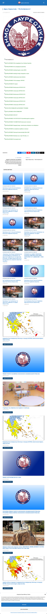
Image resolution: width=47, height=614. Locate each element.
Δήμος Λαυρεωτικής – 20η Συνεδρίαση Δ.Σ (34, 159)
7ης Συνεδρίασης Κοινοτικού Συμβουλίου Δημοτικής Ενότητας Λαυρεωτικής (33, 210)
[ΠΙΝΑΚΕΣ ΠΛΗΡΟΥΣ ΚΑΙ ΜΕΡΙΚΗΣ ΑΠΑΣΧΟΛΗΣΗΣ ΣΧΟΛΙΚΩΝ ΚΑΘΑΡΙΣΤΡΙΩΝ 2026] (23, 360)
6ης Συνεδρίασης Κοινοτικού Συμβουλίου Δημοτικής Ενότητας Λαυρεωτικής (12, 281)
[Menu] (3, 2)
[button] (45, 594)
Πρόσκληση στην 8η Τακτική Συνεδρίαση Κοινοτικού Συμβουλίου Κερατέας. (12, 188)
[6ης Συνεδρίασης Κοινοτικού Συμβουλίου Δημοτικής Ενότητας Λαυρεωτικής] (13, 271)
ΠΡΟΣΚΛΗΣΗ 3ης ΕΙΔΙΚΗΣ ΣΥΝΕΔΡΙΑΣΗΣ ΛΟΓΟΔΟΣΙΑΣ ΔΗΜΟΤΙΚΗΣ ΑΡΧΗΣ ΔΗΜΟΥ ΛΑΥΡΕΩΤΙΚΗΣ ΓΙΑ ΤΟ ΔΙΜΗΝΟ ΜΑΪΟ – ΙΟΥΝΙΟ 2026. (34, 256)
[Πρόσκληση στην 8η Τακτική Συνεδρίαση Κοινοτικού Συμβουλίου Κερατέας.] (13, 179)
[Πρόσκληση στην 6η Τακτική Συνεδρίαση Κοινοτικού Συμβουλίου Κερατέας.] (34, 271)
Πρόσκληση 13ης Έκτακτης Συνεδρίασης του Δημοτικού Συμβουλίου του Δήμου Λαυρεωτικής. (34, 233)
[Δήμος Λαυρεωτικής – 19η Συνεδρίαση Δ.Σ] (23, 56)
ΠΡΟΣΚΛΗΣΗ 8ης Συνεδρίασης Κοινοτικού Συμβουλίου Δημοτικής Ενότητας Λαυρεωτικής (33, 189)
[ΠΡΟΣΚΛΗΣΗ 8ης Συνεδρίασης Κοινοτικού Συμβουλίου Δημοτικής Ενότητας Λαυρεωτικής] (34, 179)
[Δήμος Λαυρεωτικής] (23, 3)
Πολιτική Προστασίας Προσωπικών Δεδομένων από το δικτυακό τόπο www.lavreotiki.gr (24, 612)
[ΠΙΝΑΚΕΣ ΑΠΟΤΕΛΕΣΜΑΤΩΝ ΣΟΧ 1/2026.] (23, 463)
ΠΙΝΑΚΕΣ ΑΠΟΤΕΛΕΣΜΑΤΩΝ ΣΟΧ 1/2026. (12, 477)
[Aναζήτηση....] (43, 2)
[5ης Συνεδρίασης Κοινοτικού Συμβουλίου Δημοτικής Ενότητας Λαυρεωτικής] (34, 292)
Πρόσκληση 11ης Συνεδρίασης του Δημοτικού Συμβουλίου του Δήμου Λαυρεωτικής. (10, 302)
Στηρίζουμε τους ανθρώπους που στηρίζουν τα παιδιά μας (16, 408)
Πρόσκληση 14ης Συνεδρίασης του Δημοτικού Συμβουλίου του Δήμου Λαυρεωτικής (10, 211)
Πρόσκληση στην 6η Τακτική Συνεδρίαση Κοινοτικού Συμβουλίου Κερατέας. (33, 281)
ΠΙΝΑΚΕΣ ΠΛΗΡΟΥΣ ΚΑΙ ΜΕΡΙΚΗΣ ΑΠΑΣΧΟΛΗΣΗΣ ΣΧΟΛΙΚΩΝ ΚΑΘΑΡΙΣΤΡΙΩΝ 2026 (21, 374)
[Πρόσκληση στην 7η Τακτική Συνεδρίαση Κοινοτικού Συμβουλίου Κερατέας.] (13, 223)
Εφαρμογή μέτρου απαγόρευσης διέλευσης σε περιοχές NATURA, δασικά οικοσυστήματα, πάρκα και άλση (23, 339)
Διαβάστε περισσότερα (8, 344)
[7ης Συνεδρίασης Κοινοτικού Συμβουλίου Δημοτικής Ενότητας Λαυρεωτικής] (34, 201)
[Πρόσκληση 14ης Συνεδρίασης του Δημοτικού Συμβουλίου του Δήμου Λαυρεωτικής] (13, 201)
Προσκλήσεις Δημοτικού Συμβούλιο (38, 12)
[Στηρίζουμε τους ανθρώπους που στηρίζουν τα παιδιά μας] (23, 394)
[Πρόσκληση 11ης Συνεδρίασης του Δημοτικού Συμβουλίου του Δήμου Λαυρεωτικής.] (13, 292)
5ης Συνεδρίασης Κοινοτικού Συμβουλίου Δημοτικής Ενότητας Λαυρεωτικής (33, 301)
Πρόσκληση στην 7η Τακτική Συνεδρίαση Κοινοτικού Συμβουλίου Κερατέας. (12, 232)
